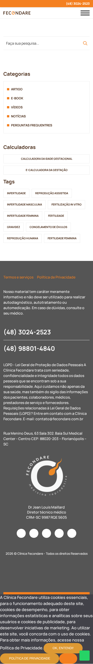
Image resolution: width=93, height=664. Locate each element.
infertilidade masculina (24, 204)
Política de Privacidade (56, 277)
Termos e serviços (18, 277)
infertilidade (16, 193)
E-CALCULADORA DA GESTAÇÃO (46, 170)
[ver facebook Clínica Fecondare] (13, 3)
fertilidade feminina (62, 238)
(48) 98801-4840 (29, 348)
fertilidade (56, 216)
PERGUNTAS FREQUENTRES (31, 125)
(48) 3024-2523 (78, 3)
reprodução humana (22, 238)
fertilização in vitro (66, 204)
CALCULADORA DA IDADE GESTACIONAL (46, 159)
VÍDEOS (17, 107)
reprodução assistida (51, 193)
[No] (68, 658)
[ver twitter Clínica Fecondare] (37, 3)
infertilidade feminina (23, 216)
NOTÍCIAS (18, 116)
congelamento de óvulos (48, 227)
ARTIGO (17, 89)
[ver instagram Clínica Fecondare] (4, 3)
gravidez (13, 227)
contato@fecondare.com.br (59, 418)
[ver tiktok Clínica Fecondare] (29, 3)
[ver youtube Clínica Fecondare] (21, 3)
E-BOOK (17, 98)
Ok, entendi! (63, 648)
